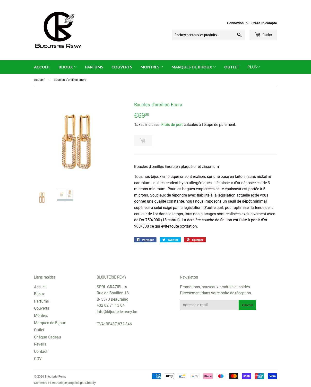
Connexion (235, 23)
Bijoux (66, 67)
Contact (40, 351)
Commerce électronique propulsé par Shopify (65, 383)
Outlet (231, 67)
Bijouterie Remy (55, 376)
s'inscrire (247, 305)
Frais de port (172, 124)
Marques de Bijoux (192, 67)
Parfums (94, 67)
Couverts (122, 67)
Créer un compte (264, 23)
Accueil (42, 67)
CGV (38, 358)
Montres (150, 67)
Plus (252, 67)
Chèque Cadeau (47, 337)
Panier (267, 35)
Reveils (40, 344)
